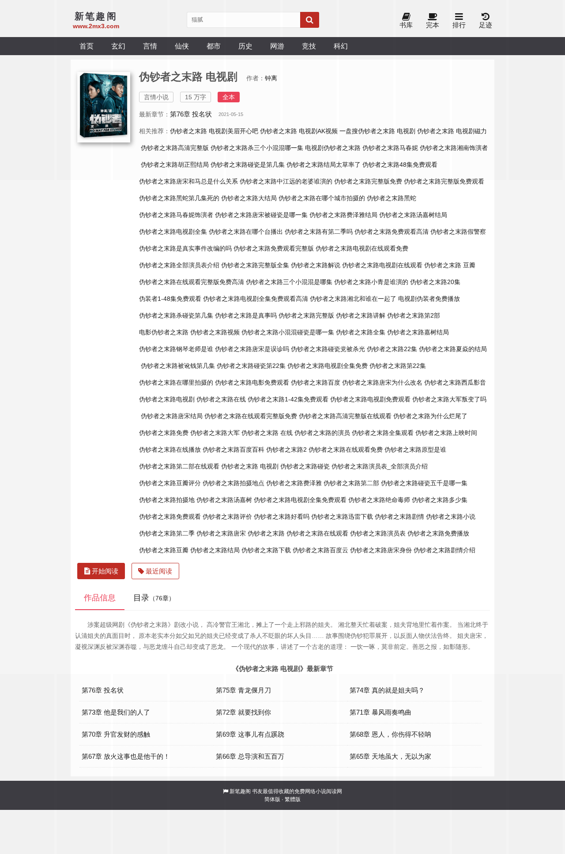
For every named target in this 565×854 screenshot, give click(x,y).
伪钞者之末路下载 (266, 550)
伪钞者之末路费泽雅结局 (343, 214)
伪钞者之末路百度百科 (233, 449)
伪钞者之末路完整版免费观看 (444, 181)
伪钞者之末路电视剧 (167, 399)
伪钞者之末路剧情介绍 (444, 550)
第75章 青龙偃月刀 (243, 690)
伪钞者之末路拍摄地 (167, 499)
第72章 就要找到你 (243, 712)
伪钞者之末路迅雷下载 (342, 516)
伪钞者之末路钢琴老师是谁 (176, 348)
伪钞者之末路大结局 (249, 198)
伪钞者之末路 (266, 533)
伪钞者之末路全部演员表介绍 (179, 265)
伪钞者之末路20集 (435, 281)
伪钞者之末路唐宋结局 (172, 416)
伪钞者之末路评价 (227, 516)
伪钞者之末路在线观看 (317, 533)
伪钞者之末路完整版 (306, 315)
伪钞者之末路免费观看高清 (391, 231)
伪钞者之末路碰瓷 (305, 466)
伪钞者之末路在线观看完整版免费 (250, 416)
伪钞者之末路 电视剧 (250, 466)
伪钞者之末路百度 (315, 382)
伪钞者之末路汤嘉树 (224, 499)
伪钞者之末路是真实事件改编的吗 (185, 248)
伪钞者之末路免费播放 (438, 533)
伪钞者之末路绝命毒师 (379, 499)
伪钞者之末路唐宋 (221, 533)
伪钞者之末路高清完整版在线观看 (345, 416)
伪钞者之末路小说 (450, 516)
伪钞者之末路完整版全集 (255, 265)
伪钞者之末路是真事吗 (246, 315)
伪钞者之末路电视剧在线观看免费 (362, 248)
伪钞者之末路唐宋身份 (381, 550)
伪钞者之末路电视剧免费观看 (370, 399)
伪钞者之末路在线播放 (170, 449)
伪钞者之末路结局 (215, 550)
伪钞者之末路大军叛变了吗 (449, 399)
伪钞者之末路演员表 (378, 533)
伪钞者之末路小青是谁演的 (371, 281)
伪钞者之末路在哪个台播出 (246, 231)
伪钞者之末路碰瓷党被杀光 (328, 348)
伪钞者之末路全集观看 (383, 432)
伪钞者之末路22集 (392, 348)
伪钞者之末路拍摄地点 (233, 483)
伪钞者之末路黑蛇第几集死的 (179, 198)
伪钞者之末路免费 (163, 432)
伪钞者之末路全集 (360, 332)
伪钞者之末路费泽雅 (294, 483)
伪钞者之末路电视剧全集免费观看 (300, 499)
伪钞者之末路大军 (215, 432)
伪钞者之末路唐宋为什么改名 (382, 382)
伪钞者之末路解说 (315, 265)
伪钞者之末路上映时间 (446, 432)
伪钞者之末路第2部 (413, 315)
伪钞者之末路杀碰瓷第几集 (176, 315)
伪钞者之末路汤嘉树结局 (413, 214)
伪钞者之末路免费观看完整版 (274, 248)
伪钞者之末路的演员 (322, 432)
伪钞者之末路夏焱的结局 (453, 348)
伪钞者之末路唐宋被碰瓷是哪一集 (261, 214)
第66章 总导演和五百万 (250, 756)
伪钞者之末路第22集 (397, 365)
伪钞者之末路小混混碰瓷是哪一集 (287, 332)
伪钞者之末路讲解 (360, 315)
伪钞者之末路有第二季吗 (319, 231)
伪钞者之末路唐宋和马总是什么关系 (188, 181)
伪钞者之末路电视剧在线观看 (382, 265)
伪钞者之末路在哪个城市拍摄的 (322, 198)
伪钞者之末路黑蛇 (391, 198)
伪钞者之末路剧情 (399, 516)
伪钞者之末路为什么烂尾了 (430, 416)
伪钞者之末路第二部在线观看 (179, 466)
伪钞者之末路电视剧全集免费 (327, 365)
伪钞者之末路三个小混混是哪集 (289, 281)
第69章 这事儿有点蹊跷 (250, 734)
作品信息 (100, 597)
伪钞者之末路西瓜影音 (455, 382)
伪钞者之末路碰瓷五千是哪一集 (424, 483)
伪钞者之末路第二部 (351, 483)
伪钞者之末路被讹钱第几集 (178, 365)
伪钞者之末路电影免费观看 (252, 382)
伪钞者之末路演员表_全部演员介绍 (379, 466)
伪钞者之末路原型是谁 (415, 449)
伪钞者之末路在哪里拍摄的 (176, 382)
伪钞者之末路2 (286, 449)
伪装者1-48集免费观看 (170, 298)
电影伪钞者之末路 (163, 332)
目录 (154, 597)
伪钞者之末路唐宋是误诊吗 (252, 348)
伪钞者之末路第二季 (167, 533)
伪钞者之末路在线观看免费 (346, 449)
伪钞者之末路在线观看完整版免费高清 (191, 281)
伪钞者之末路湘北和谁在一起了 (353, 298)
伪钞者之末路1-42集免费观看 (288, 399)
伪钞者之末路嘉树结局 (418, 332)
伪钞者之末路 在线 (267, 432)
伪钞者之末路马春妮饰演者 (176, 214)
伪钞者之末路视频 (215, 332)
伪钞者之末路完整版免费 (368, 181)
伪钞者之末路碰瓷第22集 (251, 365)
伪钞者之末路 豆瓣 (449, 265)
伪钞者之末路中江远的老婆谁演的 (286, 181)
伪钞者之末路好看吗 (281, 516)
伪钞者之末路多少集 (439, 499)
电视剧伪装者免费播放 (429, 298)
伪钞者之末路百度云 (320, 550)
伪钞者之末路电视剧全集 (173, 231)
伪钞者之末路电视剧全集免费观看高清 (255, 298)
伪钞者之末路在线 (221, 399)
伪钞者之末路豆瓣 (163, 550)
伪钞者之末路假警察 (458, 231)
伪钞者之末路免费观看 (170, 516)
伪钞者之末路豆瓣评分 (170, 483)
